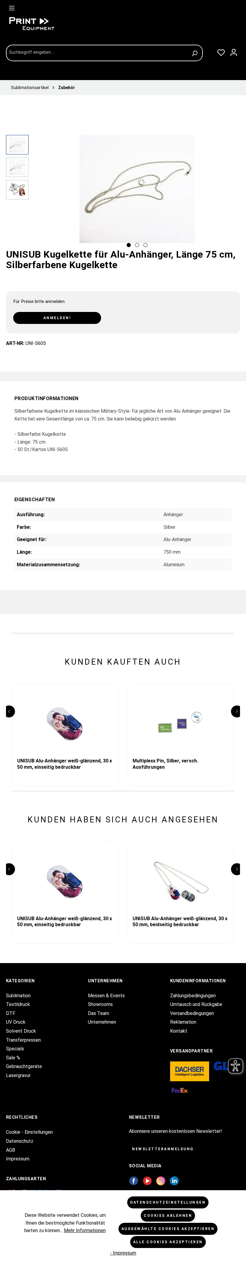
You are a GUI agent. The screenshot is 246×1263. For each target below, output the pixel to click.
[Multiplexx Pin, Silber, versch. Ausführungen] (181, 723)
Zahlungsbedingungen (193, 995)
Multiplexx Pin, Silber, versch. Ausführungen (165, 764)
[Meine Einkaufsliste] (221, 51)
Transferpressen (23, 1040)
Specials (15, 1049)
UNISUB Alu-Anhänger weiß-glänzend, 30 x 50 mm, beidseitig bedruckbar (180, 922)
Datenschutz (19, 1141)
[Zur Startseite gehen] (51, 23)
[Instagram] (160, 1180)
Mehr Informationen (85, 1230)
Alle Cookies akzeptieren (168, 1242)
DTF (10, 1013)
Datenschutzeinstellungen (168, 1202)
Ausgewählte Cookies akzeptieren (168, 1229)
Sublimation (18, 995)
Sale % (13, 1058)
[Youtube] (147, 1180)
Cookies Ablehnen (168, 1216)
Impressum (17, 1159)
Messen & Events (106, 995)
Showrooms (100, 1004)
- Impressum (123, 1253)
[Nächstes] (235, 192)
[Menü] (11, 7)
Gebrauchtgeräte (24, 1066)
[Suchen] (195, 53)
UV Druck (16, 1022)
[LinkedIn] (174, 1180)
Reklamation (183, 1022)
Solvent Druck (21, 1031)
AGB (10, 1150)
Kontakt (178, 1031)
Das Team (98, 1013)
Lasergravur (18, 1075)
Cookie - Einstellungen (29, 1132)
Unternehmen (102, 1022)
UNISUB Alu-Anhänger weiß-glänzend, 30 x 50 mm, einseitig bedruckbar (64, 764)
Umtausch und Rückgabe (196, 1004)
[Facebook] (133, 1180)
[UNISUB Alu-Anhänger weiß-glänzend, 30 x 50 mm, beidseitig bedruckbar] (181, 881)
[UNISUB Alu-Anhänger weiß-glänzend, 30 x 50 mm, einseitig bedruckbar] (65, 723)
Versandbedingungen (192, 1013)
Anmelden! (57, 318)
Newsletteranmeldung (163, 1149)
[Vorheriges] (39, 192)
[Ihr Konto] (233, 51)
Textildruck (18, 1004)
